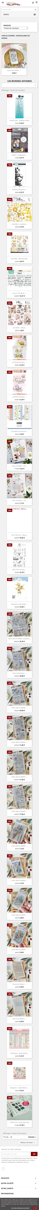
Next (36, 57)
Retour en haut (27, 1142)
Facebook (3, 1168)
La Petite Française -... (19, 362)
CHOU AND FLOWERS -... (19, 708)
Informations (7, 1193)
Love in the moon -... (19, 293)
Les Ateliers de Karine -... (19, 431)
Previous (3, 57)
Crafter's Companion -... (20, 155)
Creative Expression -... (19, 189)
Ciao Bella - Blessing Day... (19, 259)
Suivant (32, 1137)
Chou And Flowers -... (14, 70)
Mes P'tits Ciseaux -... (19, 570)
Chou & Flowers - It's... (19, 466)
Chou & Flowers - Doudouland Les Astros (16, 37)
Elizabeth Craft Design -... (19, 604)
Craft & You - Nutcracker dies (19, 1122)
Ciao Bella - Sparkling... (19, 224)
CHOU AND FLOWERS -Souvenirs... (19, 639)
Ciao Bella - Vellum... (19, 328)
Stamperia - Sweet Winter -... (19, 1088)
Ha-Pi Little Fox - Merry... (19, 535)
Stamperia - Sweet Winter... (19, 1053)
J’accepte (34, 1208)
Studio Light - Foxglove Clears (19, 120)
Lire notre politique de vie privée (20, 1208)
